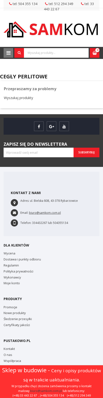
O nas (8, 355)
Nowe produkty (15, 313)
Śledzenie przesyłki (18, 319)
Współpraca (12, 361)
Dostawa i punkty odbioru (22, 259)
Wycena (9, 253)
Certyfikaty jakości (17, 325)
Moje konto (12, 283)
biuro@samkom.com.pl (46, 391)
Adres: (24, 201)
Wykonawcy (12, 277)
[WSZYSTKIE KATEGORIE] (8, 53)
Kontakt (9, 349)
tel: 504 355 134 (24, 3)
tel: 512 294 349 (60, 3)
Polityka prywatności (18, 271)
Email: (24, 213)
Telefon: (25, 223)
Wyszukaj (19, 53)
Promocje (10, 307)
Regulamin (11, 265)
